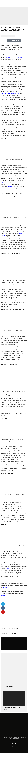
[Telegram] (3, 604)
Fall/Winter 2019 (6, 624)
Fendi (20, 624)
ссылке (5, 587)
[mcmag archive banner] (14, 681)
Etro (22, 621)
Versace (8, 628)
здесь (3, 595)
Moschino (22, 626)
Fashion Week (15, 624)
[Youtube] (3, 612)
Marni (8, 626)
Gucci (3, 626)
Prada (3, 628)
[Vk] (3, 608)
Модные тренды (15, 628)
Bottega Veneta (6, 621)
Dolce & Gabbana (15, 621)
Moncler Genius (14, 626)
